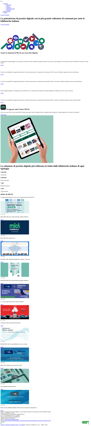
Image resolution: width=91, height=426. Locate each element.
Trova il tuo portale (5, 15)
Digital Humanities (10, 8)
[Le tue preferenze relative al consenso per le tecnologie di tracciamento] (88, 423)
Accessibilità (22, 424)
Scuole (7, 6)
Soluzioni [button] (5, 3)
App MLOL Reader (7, 420)
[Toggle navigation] (2, 1)
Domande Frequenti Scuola (44, 420)
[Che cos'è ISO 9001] (2, 422)
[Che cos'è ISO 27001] (4, 422)
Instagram (16, 419)
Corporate (8, 10)
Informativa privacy (14, 424)
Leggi (2, 219)
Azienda (5, 12)
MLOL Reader (6, 11)
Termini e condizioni (5, 424)
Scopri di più (3, 114)
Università (8, 7)
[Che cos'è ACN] (1, 422)
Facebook (7, 419)
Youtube (12, 419)
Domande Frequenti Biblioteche (31, 420)
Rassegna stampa (16, 420)
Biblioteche (8, 5)
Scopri (2, 65)
